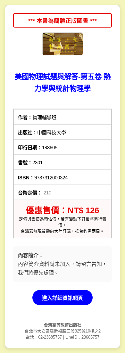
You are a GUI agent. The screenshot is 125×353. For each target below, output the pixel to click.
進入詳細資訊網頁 (62, 298)
